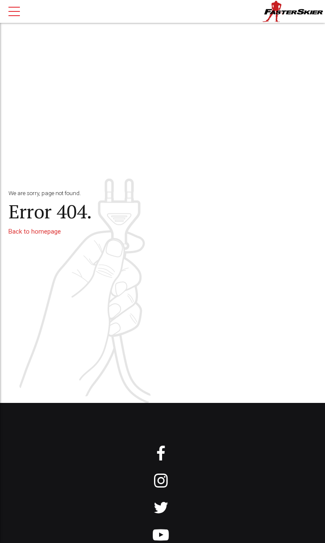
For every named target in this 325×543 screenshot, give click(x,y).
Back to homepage (34, 231)
